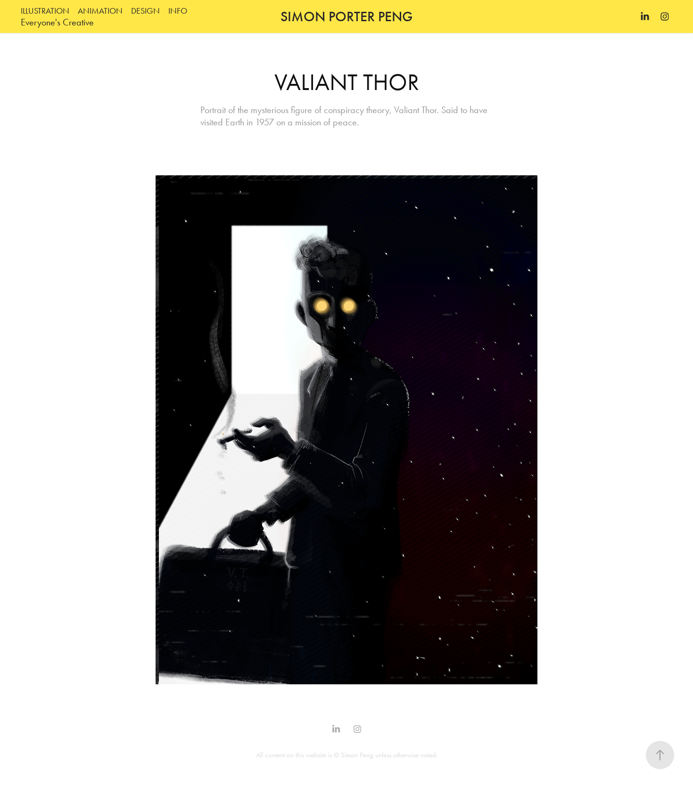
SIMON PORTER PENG (346, 16)
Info (177, 11)
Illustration (45, 11)
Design (145, 11)
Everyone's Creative (57, 22)
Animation (100, 11)
